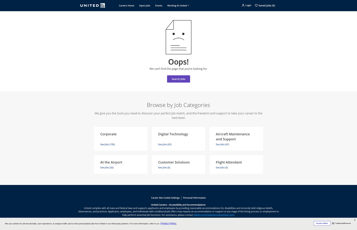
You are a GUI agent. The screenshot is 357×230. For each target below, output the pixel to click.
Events (158, 5)
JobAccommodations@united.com (214, 214)
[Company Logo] (92, 5)
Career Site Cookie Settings (165, 197)
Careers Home (126, 5)
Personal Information (194, 197)
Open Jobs (144, 5)
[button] (354, 220)
